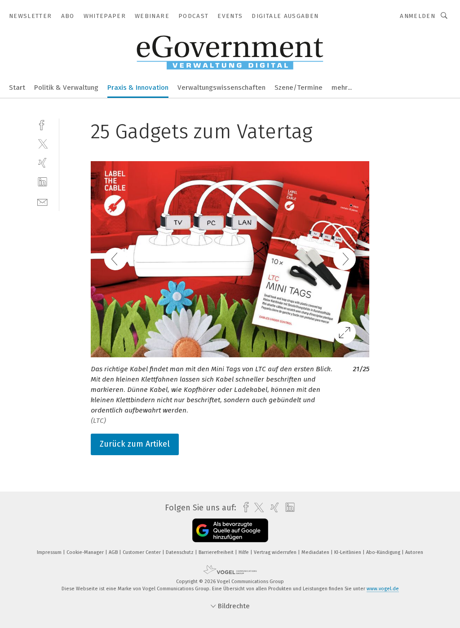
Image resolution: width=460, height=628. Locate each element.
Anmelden (417, 16)
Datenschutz (180, 552)
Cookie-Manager (85, 552)
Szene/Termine (298, 87)
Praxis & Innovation (137, 87)
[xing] (42, 162)
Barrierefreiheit (217, 552)
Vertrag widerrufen (276, 552)
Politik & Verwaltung (66, 87)
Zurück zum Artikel (135, 444)
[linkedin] (42, 182)
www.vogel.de (383, 589)
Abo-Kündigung (384, 552)
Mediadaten (316, 552)
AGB (114, 552)
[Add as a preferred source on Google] (230, 530)
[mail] (42, 201)
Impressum (50, 552)
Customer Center (142, 552)
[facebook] (42, 124)
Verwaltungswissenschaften (221, 87)
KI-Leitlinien (348, 552)
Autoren (414, 552)
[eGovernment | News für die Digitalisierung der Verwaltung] (17, 87)
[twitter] (42, 143)
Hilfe (244, 552)
